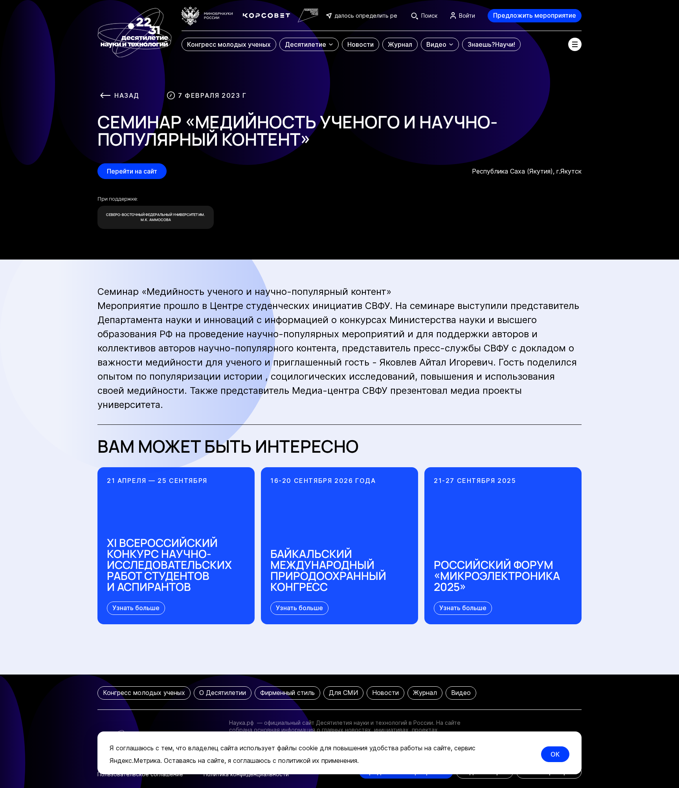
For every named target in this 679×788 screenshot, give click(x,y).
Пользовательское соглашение (140, 774)
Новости (385, 693)
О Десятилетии (222, 693)
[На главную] (134, 29)
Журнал (425, 693)
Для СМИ (343, 693)
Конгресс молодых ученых (144, 693)
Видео (461, 693)
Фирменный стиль (287, 693)
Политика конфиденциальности (246, 774)
